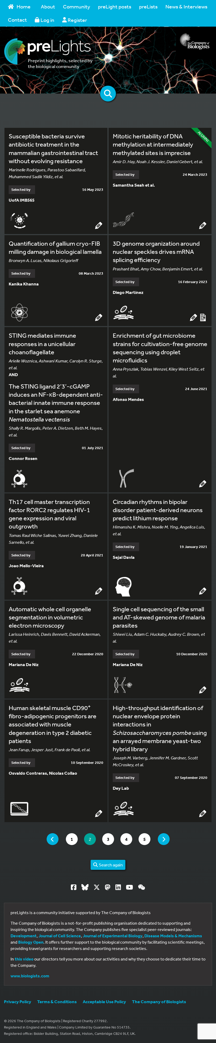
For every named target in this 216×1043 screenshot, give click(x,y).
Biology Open (30, 942)
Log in (47, 20)
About (48, 6)
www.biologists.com (30, 975)
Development (24, 935)
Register (77, 20)
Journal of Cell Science (59, 935)
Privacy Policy (17, 1001)
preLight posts (114, 6)
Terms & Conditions (57, 1001)
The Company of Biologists (159, 1001)
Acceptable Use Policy (104, 1001)
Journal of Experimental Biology (113, 935)
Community (76, 6)
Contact (17, 20)
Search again (110, 864)
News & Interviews (186, 6)
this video (24, 959)
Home (24, 6)
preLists (148, 6)
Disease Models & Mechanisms (173, 935)
